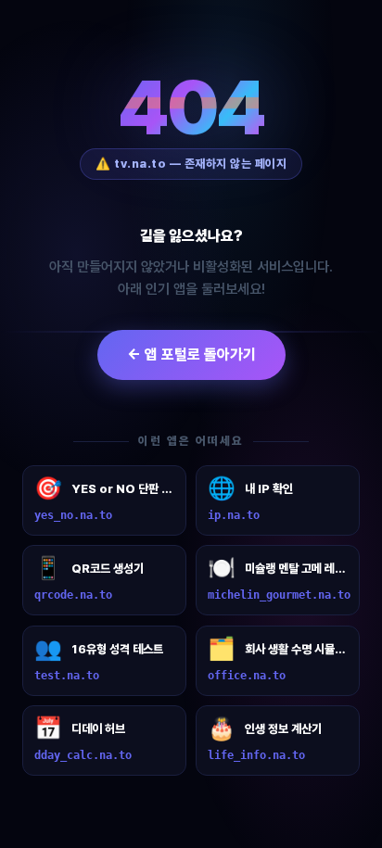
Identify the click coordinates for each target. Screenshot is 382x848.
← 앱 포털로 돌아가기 (191, 354)
